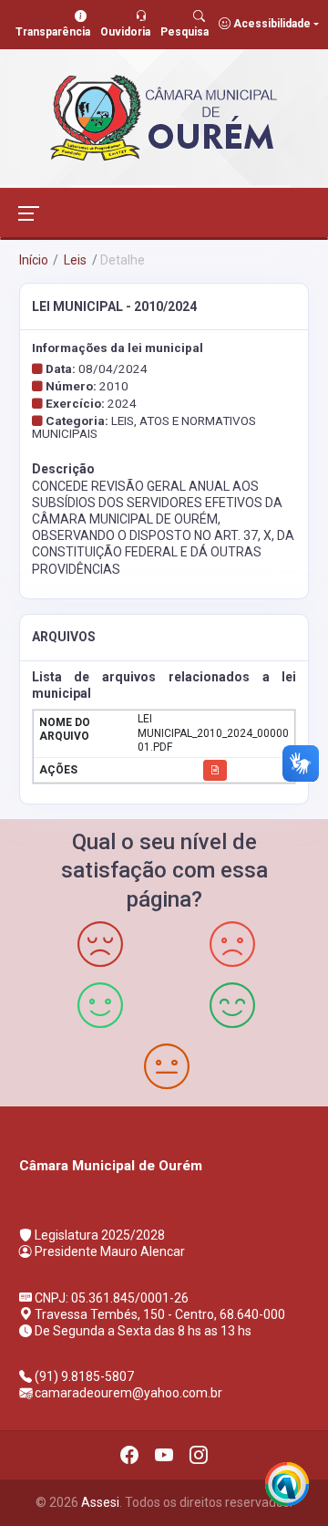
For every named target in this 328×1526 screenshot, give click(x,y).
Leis (74, 260)
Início (33, 260)
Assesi (100, 1502)
